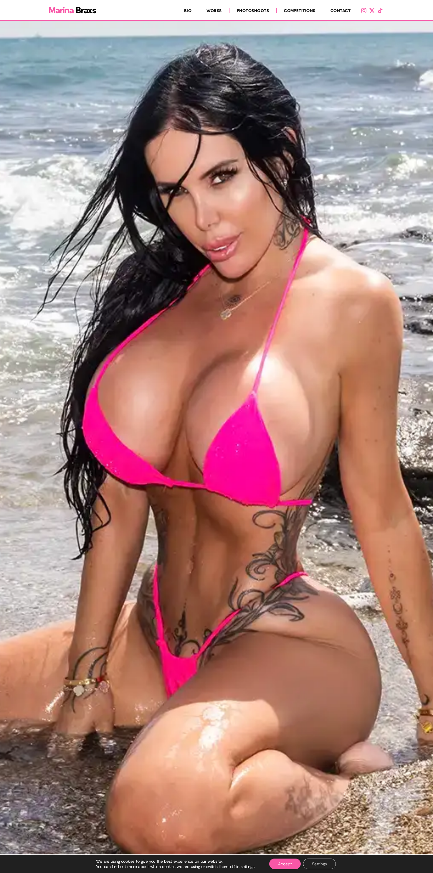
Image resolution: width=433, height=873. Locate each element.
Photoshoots (253, 10)
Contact (340, 10)
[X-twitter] (372, 10)
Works (214, 10)
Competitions (299, 10)
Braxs (72, 10)
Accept (285, 864)
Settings (319, 864)
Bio (187, 10)
